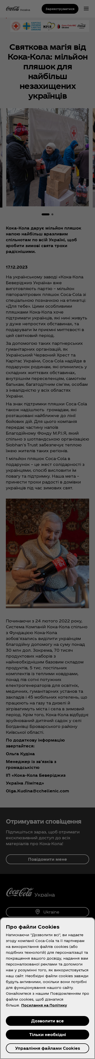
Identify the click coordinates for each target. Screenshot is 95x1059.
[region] (47, 988)
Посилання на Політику (44, 1005)
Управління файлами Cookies (47, 1048)
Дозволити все (47, 1020)
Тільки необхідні (47, 1034)
